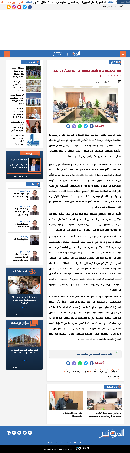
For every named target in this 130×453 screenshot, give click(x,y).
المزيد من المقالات (21, 176)
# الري (93, 371)
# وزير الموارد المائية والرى (76, 371)
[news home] (111, 433)
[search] (7, 54)
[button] (26, 307)
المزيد (15, 314)
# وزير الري (104, 371)
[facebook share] (92, 126)
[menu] (123, 54)
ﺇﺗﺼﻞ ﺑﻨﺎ (51, 442)
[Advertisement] (65, 30)
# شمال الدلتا (113, 376)
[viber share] (74, 126)
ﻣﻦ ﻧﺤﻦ (62, 442)
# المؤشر (115, 371)
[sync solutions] (82, 449)
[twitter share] (86, 126)
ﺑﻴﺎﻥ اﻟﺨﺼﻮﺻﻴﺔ (76, 442)
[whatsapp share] (80, 126)
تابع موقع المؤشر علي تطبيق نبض (94, 354)
